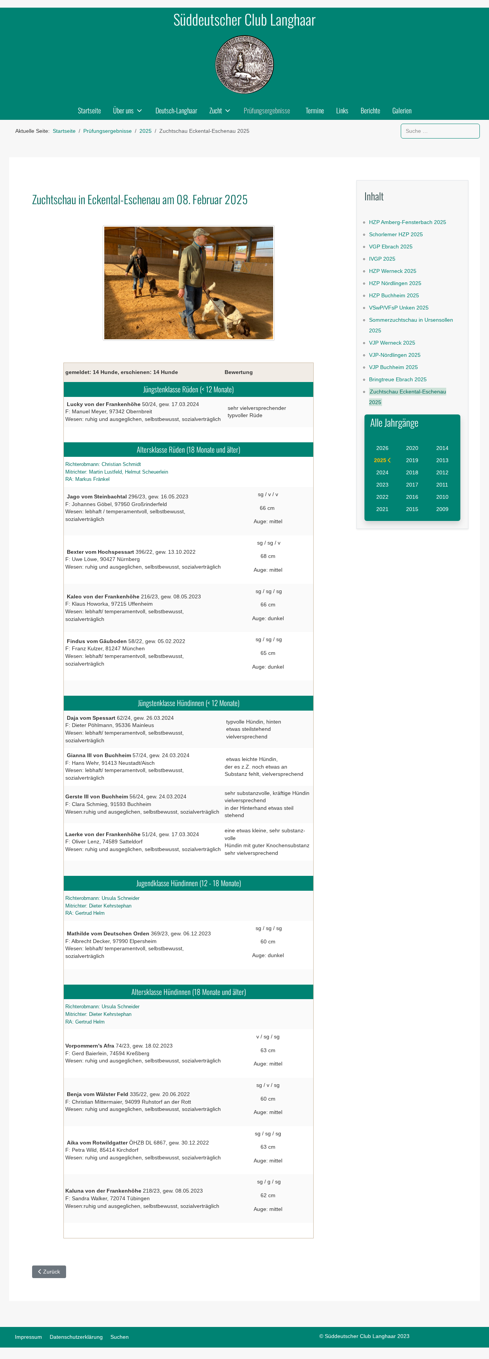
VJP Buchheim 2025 (393, 367)
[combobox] (440, 131)
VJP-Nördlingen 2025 (395, 355)
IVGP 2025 (382, 259)
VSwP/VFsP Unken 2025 (399, 308)
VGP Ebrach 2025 (391, 246)
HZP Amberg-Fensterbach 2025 (407, 222)
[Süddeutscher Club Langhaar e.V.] (244, 64)
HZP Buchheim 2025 (394, 295)
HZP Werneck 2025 (392, 271)
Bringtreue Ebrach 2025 (398, 379)
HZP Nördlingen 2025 (395, 283)
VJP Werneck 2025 (392, 343)
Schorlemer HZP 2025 (396, 234)
